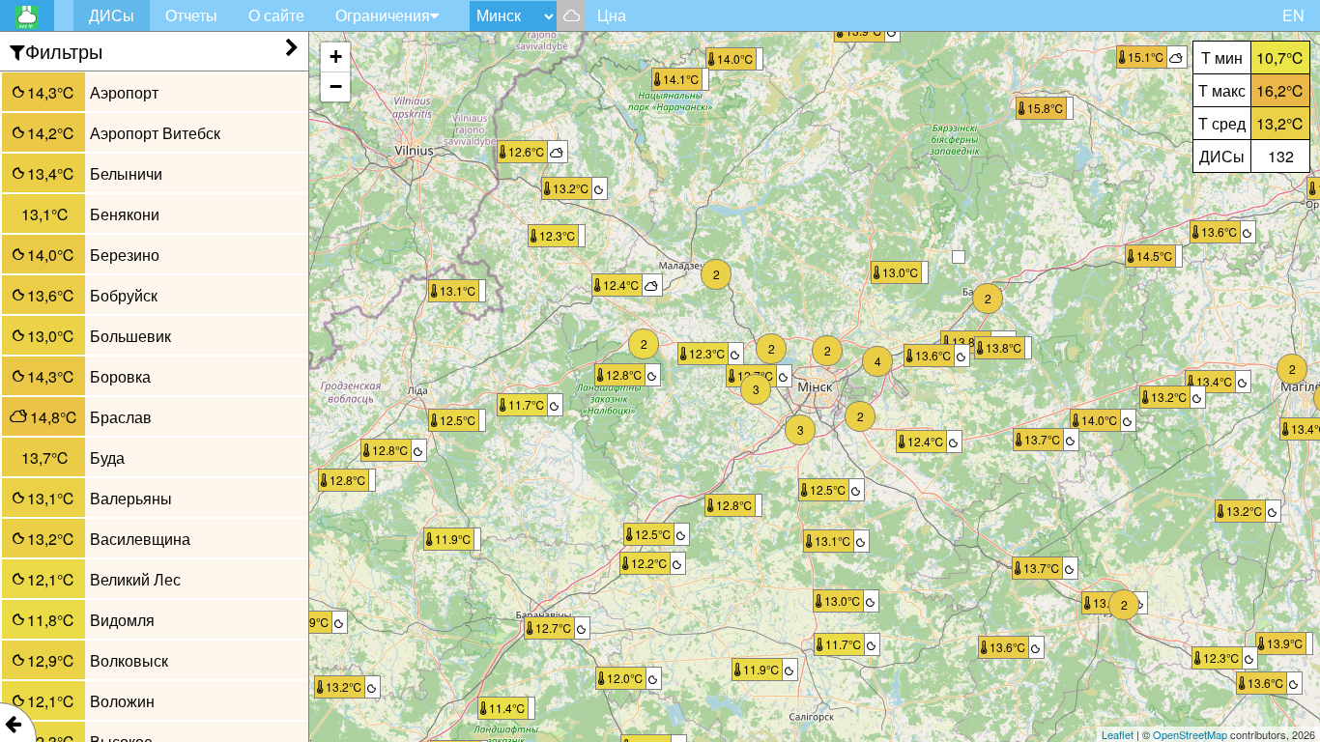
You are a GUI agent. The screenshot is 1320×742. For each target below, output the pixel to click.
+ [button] (336, 56)
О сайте (276, 15)
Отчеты (191, 15)
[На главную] (27, 15)
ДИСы (111, 15)
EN (1293, 15)
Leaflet (1117, 734)
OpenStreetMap (1190, 734)
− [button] (336, 86)
